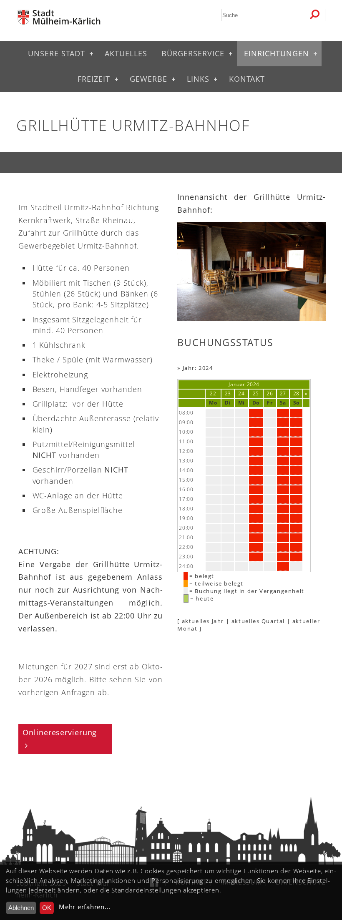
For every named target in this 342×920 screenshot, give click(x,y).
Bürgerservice (192, 53)
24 (241, 393)
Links (198, 79)
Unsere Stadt (56, 53)
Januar (237, 384)
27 (283, 393)
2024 (253, 384)
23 (228, 393)
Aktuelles (126, 53)
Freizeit (94, 79)
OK (46, 907)
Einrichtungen (276, 53)
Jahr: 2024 (198, 368)
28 (296, 393)
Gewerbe (148, 79)
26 (270, 393)
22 (213, 393)
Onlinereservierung (60, 732)
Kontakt (247, 79)
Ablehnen (21, 907)
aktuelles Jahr (203, 621)
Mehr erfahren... (85, 906)
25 (256, 393)
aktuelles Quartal (258, 621)
